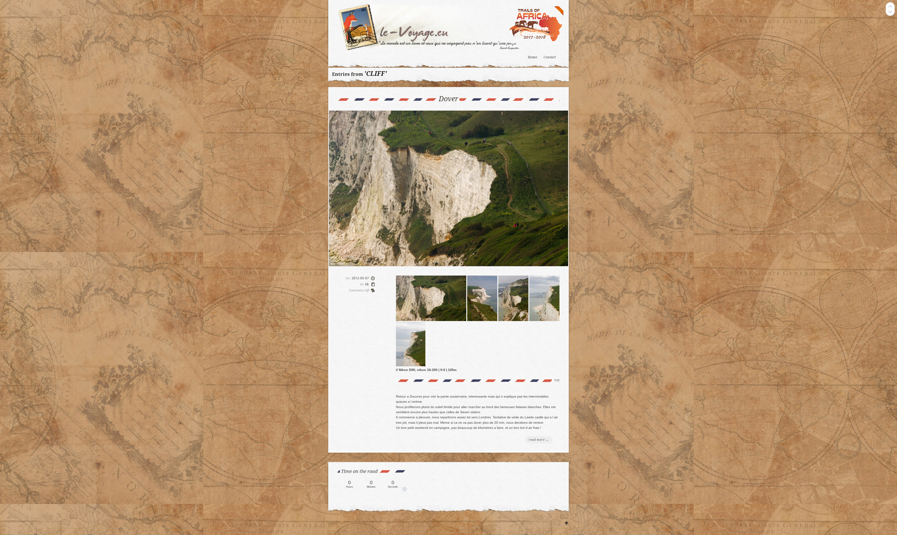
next (890, 11)
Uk (367, 284)
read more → (539, 439)
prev (890, 6)
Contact (550, 57)
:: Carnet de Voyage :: (452, 26)
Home (532, 57)
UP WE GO (566, 523)
